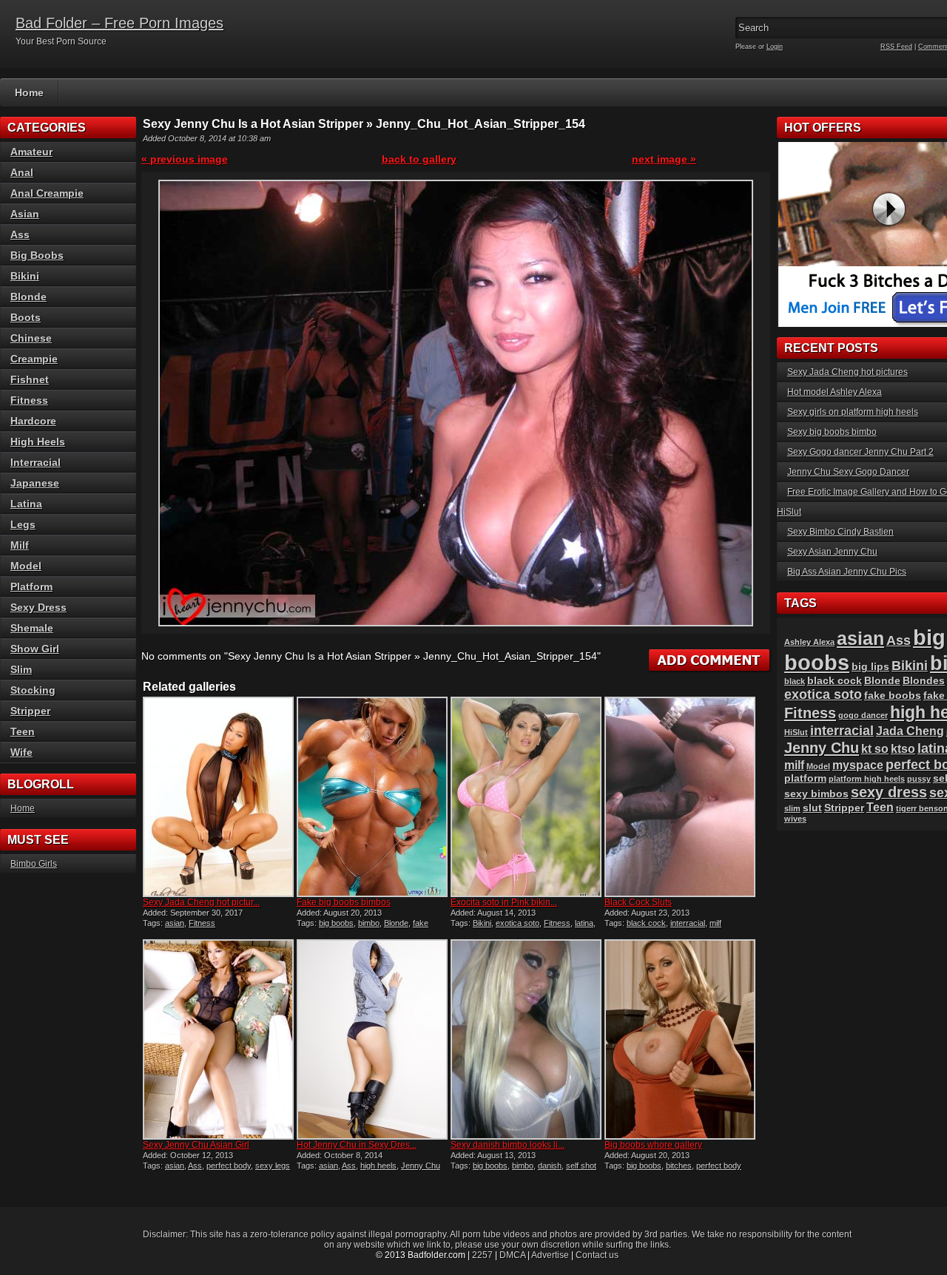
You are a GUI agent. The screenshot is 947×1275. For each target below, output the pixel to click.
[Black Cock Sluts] (679, 797)
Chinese (31, 338)
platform (805, 778)
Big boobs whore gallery (653, 1145)
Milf (19, 545)
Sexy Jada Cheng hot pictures (847, 372)
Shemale (31, 628)
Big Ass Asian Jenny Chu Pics (846, 572)
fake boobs (892, 695)
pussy (919, 778)
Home (29, 92)
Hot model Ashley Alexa (834, 392)
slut (812, 808)
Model (25, 566)
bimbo (369, 923)
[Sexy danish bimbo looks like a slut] (526, 1039)
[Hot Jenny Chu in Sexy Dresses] (372, 1039)
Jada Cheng (910, 731)
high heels (378, 1165)
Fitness (202, 923)
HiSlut (796, 732)
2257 (482, 1255)
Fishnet (29, 379)
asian (174, 923)
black (794, 681)
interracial (687, 923)
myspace (857, 765)
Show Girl (34, 649)
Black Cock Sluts (638, 902)
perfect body (228, 1165)
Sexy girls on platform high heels (852, 412)
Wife (21, 752)
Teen (22, 731)
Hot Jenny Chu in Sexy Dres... (357, 1145)
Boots (25, 317)
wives (795, 818)
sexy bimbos (816, 793)
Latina (26, 504)
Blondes (924, 680)
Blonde (396, 923)
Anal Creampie (47, 193)
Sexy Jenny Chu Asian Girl (196, 1145)
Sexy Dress (38, 607)
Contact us (597, 1255)
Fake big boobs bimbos (344, 902)
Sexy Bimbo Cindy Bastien (840, 532)
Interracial (35, 462)
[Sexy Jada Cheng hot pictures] (218, 797)
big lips (870, 666)
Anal (21, 172)
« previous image (184, 159)
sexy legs (272, 1165)
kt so (875, 749)
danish (550, 1165)
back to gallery (419, 159)
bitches (679, 1165)
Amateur (31, 152)
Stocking (32, 690)
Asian (24, 214)
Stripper (30, 711)
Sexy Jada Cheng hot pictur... (201, 902)
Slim (21, 669)
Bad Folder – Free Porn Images (119, 23)
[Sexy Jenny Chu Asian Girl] (218, 1039)
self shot (581, 1165)
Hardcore (33, 421)
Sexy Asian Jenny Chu (832, 552)
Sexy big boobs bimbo (832, 432)
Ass (195, 1165)
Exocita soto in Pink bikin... (504, 902)
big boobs (336, 923)
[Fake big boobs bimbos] (372, 797)
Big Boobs (37, 255)
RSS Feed (896, 46)
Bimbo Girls (33, 864)
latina (584, 923)
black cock (646, 923)
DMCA (512, 1255)
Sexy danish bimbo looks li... (508, 1145)
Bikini (482, 923)
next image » (664, 159)
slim (792, 808)
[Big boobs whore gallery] (679, 1039)
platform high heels (867, 778)
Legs (23, 524)
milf (715, 923)
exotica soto (517, 923)
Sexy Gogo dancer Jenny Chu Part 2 (860, 452)
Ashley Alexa (809, 642)
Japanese (34, 483)
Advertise (550, 1255)
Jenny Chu (420, 1165)
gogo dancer (863, 715)
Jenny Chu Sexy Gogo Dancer (848, 472)
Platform (31, 586)
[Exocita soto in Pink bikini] (526, 797)
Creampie (34, 359)
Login (774, 46)
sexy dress (889, 792)
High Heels (37, 441)
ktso (903, 749)
